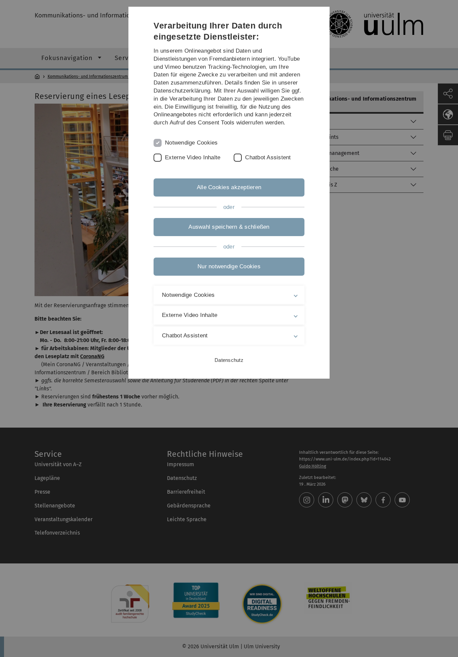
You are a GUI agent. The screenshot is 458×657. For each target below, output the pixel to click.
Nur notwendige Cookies (229, 266)
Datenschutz (229, 360)
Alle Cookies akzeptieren (229, 187)
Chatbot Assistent (268, 157)
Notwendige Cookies (191, 143)
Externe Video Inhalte (192, 157)
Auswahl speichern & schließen (228, 227)
